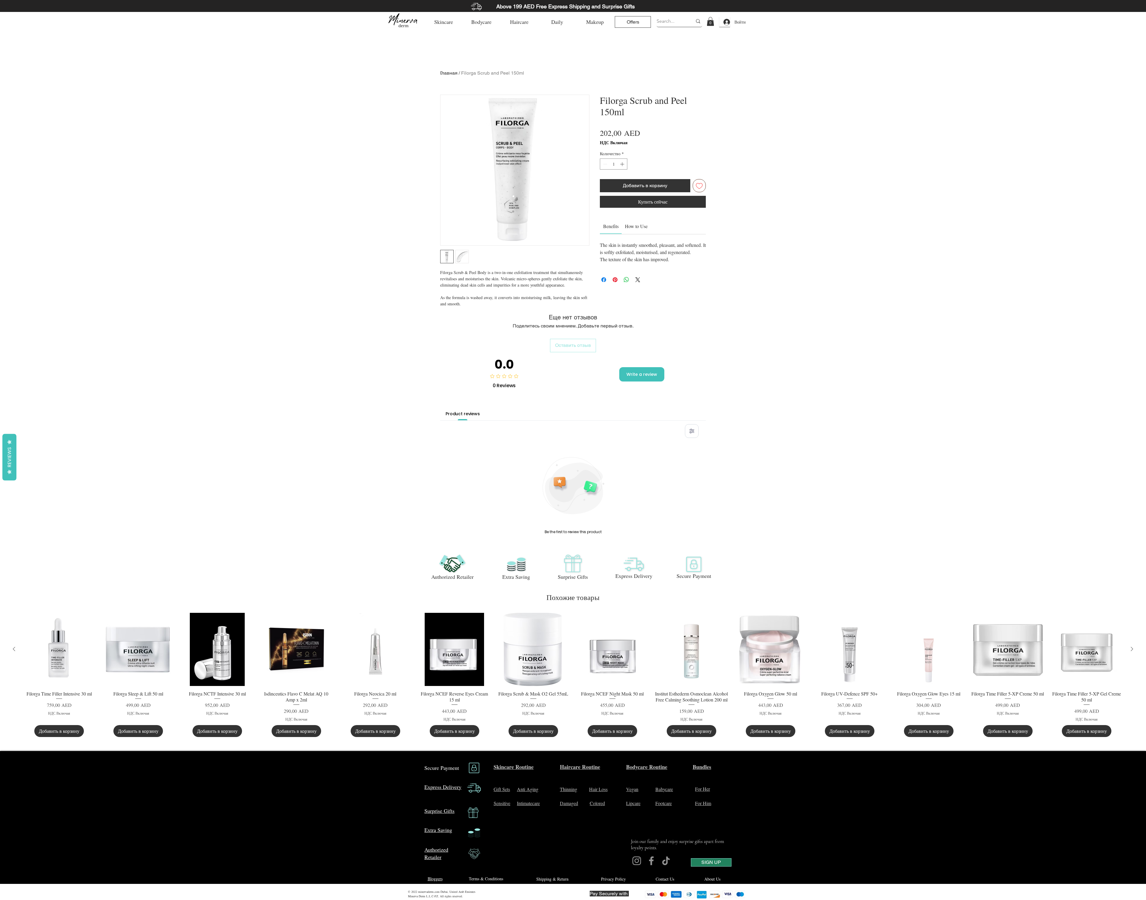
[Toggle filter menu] (692, 431)
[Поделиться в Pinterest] (615, 276)
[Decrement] (604, 164)
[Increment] (622, 164)
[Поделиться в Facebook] (603, 276)
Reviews (9, 457)
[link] (710, 21)
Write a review (641, 374)
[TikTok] (666, 861)
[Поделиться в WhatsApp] (626, 276)
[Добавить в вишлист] (699, 185)
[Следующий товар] (1132, 649)
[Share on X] (637, 276)
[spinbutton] (613, 164)
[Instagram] (637, 861)
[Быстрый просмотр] (59, 649)
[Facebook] (651, 861)
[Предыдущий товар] (14, 649)
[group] (573, 675)
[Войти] (724, 22)
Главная (449, 73)
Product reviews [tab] (463, 414)
